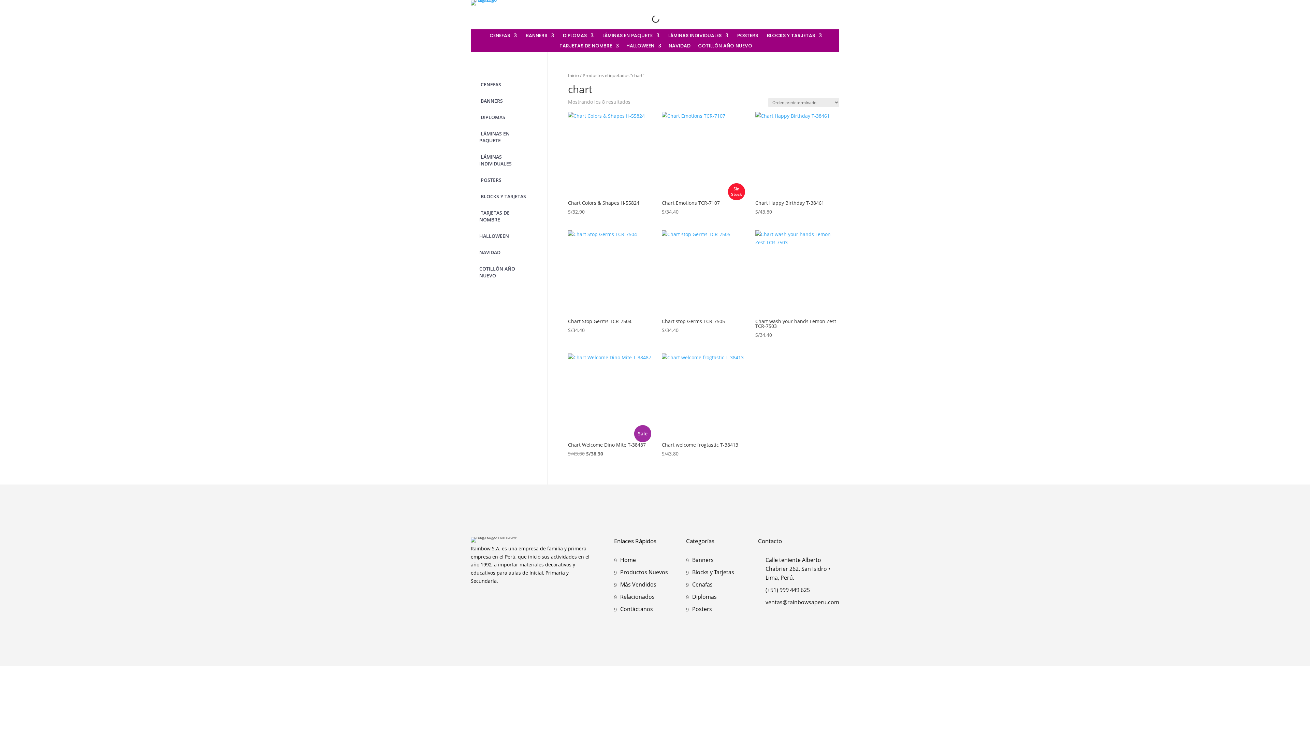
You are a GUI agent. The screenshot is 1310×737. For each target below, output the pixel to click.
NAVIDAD (679, 46)
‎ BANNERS (535, 36)
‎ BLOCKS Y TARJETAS (790, 36)
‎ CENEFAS (499, 36)
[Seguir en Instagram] (805, 13)
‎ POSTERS (747, 36)
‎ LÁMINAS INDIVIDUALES (694, 36)
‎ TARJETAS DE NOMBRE (585, 46)
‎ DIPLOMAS (574, 36)
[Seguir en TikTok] (833, 13)
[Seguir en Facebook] (819, 13)
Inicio (573, 75)
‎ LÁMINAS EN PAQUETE (627, 36)
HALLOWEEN (640, 46)
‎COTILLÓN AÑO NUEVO (725, 46)
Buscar (645, 19)
